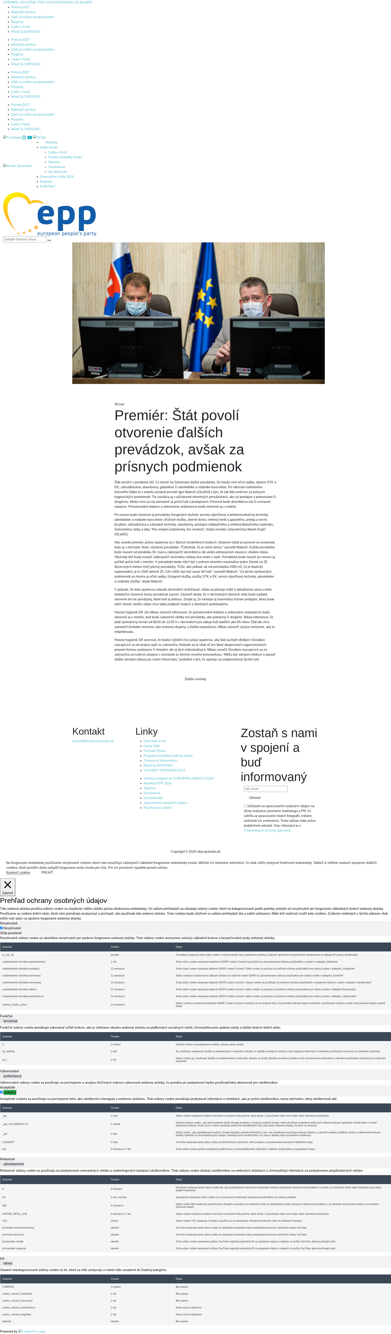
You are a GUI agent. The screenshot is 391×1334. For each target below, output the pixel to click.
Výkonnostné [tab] (9, 1071)
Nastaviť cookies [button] (18, 872)
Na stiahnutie (57, 172)
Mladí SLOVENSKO (25, 31)
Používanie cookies (158, 807)
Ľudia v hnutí (20, 26)
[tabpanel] (195, 973)
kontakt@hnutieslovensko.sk (93, 741)
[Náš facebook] (12, 137)
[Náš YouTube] (30, 137)
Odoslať (255, 797)
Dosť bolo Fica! (155, 741)
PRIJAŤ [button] (47, 872)
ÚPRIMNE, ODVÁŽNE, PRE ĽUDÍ (28, 2)
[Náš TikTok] (39, 137)
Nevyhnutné (12, 928)
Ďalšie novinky (195, 679)
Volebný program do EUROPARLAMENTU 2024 (179, 778)
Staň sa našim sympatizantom (32, 17)
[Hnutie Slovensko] (17, 166)
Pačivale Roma (155, 751)
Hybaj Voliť (152, 746)
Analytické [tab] (7, 1087)
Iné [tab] (2, 1258)
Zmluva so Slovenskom (160, 760)
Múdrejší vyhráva (23, 12)
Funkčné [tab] (6, 1016)
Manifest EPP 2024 (157, 783)
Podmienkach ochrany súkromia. (267, 830)
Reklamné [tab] (7, 1159)
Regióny (17, 22)
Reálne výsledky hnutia (65, 157)
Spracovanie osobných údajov (165, 803)
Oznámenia (56, 167)
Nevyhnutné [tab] (9, 923)
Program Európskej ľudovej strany (168, 755)
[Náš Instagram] (24, 137)
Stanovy (54, 162)
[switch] (1, 1020)
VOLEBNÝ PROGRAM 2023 (165, 770)
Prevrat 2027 (20, 7)
